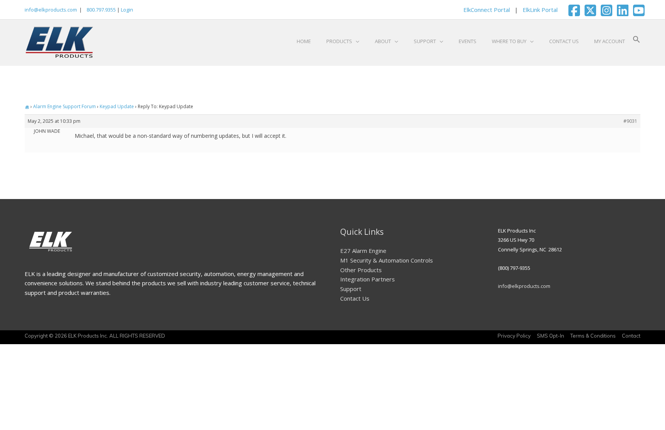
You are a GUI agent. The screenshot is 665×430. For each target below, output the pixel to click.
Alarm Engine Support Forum (64, 106)
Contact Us (354, 298)
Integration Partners (367, 279)
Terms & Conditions (593, 336)
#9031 (630, 121)
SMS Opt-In (550, 336)
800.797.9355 (100, 9)
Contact (631, 336)
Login (127, 9)
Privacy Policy (514, 336)
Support (350, 289)
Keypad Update (117, 106)
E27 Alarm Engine (363, 250)
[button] (636, 41)
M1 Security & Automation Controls (386, 260)
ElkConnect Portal (486, 9)
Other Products (361, 270)
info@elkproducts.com (51, 9)
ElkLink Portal (540, 9)
